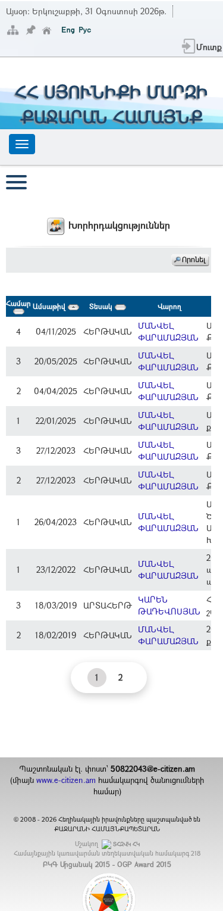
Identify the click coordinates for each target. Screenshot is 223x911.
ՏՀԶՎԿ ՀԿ (126, 844)
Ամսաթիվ (50, 306)
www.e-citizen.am (66, 780)
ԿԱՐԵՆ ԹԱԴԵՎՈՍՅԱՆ (169, 605)
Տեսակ (102, 306)
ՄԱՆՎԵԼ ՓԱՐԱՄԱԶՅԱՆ (168, 331)
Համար (18, 303)
